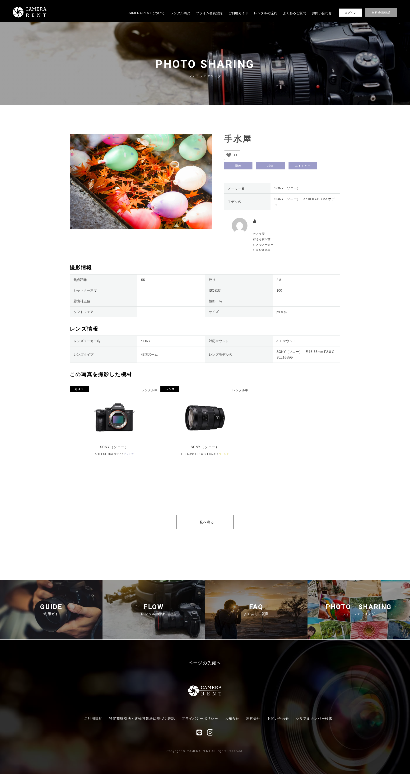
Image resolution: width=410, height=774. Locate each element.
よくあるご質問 (294, 13)
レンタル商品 (180, 13)
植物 (270, 166)
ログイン (351, 12)
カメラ (79, 389)
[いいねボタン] (228, 155)
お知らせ (232, 718)
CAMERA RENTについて (146, 13)
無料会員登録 (381, 12)
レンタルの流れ (265, 13)
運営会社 (253, 718)
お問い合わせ (322, 13)
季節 (238, 166)
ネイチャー (303, 166)
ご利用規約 (93, 718)
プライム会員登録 (209, 13)
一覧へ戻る (205, 522)
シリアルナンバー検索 (314, 718)
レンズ (170, 389)
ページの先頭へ (205, 663)
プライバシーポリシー (200, 718)
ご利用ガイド (238, 13)
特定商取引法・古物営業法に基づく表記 (142, 718)
